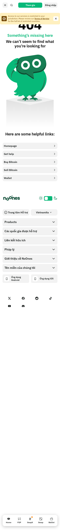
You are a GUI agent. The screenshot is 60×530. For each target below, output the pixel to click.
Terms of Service (41, 18)
